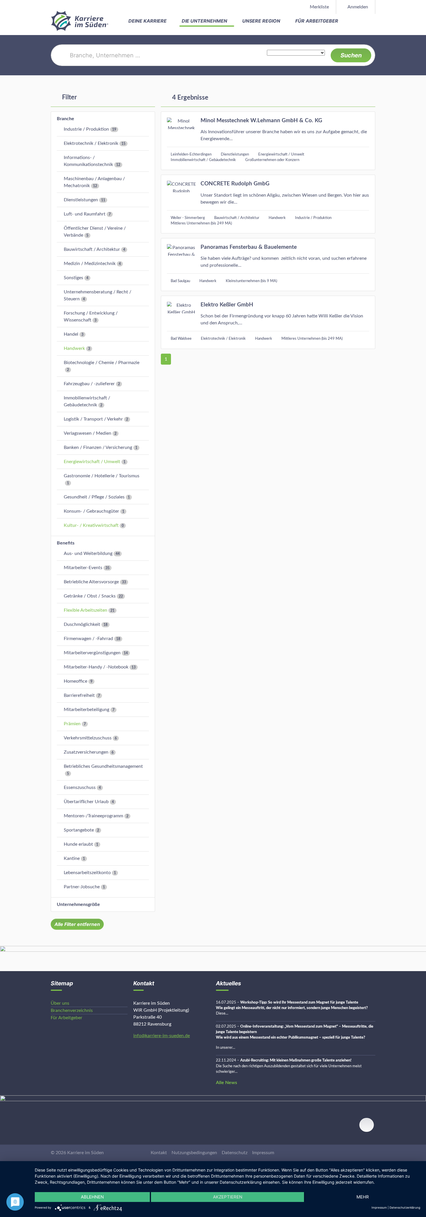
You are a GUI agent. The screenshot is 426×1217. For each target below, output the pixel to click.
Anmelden (357, 7)
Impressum (263, 1152)
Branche (65, 118)
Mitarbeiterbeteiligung (86, 709)
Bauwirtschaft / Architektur (92, 249)
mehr (362, 1197)
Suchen (351, 55)
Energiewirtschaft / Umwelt (92, 461)
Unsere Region (261, 21)
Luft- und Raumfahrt (84, 214)
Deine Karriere (148, 21)
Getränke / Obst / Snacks (90, 596)
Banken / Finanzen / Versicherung (98, 447)
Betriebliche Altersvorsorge (91, 582)
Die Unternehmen (205, 21)
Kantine (72, 858)
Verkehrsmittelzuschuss (88, 738)
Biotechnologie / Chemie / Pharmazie (101, 362)
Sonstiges (73, 277)
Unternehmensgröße (78, 904)
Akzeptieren (227, 1197)
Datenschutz (234, 1152)
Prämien (72, 723)
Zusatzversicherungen (86, 752)
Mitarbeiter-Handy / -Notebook (96, 667)
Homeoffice (75, 681)
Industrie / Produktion (86, 129)
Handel (71, 334)
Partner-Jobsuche (82, 887)
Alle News (226, 1082)
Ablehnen (92, 1197)
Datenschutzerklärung (404, 1207)
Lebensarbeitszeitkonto (87, 872)
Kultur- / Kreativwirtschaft (91, 525)
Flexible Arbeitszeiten (85, 610)
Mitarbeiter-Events (83, 567)
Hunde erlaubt (78, 844)
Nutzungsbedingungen (194, 1152)
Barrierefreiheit (79, 695)
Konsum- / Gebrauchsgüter (91, 511)
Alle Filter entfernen (77, 924)
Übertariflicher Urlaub (86, 801)
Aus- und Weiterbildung (88, 553)
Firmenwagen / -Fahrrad (88, 638)
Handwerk (74, 348)
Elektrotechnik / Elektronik (91, 143)
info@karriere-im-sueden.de (161, 1035)
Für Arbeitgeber (317, 21)
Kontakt (159, 1152)
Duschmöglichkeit (82, 624)
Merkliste (319, 7)
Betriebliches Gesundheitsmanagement (103, 766)
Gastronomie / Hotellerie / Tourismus (101, 476)
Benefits (65, 543)
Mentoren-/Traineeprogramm (93, 816)
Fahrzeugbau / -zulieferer (89, 383)
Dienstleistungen (81, 200)
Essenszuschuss (80, 787)
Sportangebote (79, 830)
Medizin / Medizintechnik (90, 263)
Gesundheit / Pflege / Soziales (94, 497)
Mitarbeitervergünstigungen (92, 652)
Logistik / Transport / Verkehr (93, 419)
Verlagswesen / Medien (87, 433)
